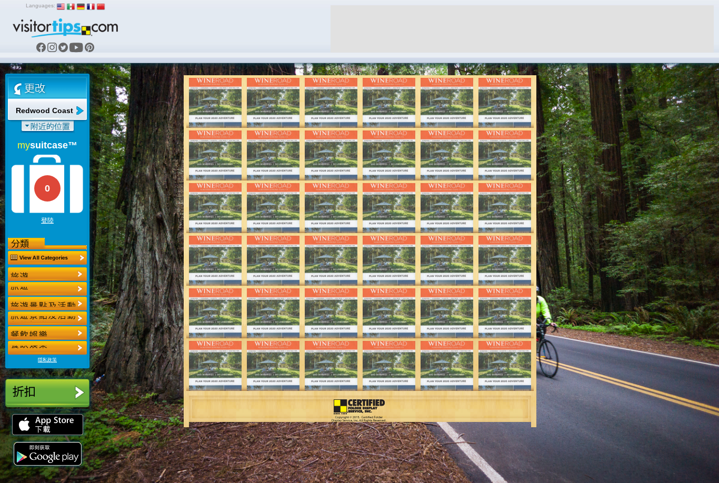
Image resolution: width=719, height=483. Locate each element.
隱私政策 (47, 360)
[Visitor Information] (47, 348)
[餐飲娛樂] (47, 303)
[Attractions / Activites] (47, 289)
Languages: (40, 5)
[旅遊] (47, 274)
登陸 (47, 220)
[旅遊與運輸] (47, 333)
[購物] (47, 318)
